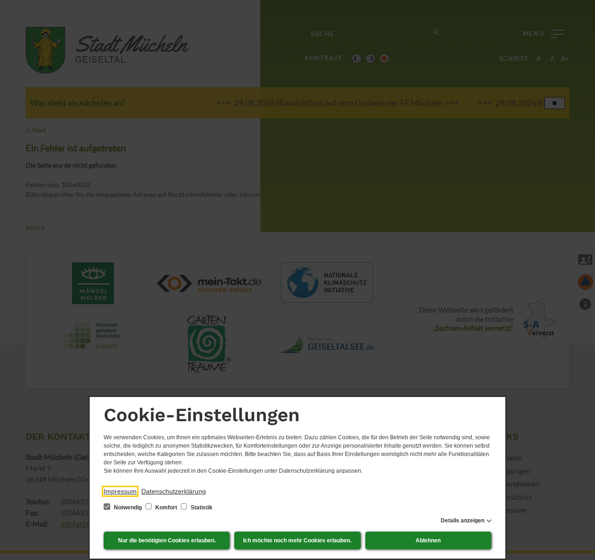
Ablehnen (428, 540)
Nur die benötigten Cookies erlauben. (167, 540)
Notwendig (127, 507)
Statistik (200, 507)
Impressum (120, 491)
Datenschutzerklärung (173, 491)
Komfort (166, 507)
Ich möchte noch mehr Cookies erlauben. (297, 540)
